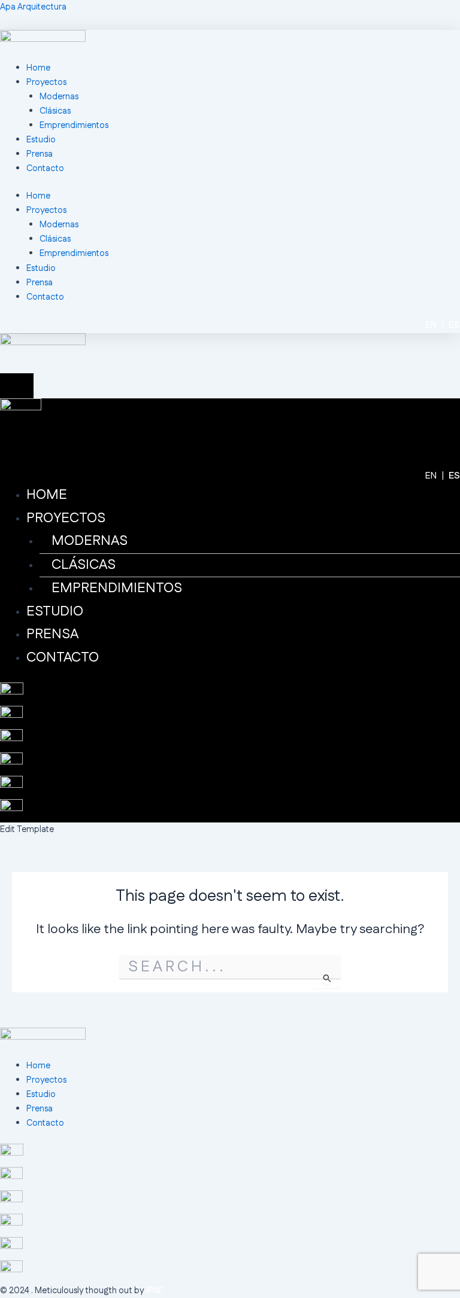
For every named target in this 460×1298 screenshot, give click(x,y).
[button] (243, 519)
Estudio (41, 139)
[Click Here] (17, 386)
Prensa (39, 154)
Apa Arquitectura (33, 7)
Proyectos (46, 82)
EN (431, 325)
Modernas (59, 96)
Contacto (45, 168)
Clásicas (55, 111)
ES (454, 325)
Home (38, 68)
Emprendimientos (74, 125)
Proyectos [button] (46, 210)
